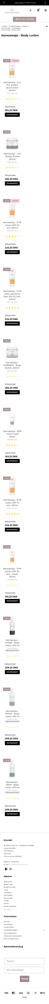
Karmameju (8, 898)
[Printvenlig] (47, 26)
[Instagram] (11, 869)
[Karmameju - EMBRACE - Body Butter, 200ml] (12, 348)
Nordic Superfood (10, 906)
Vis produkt (12, 115)
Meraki (6, 901)
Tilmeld (24, 979)
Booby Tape (8, 884)
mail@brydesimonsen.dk (18, 864)
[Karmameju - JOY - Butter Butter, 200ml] (12, 140)
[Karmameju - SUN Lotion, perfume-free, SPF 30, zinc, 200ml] (12, 277)
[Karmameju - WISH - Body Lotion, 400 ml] (12, 768)
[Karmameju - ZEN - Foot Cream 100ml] (12, 417)
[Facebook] (7, 869)
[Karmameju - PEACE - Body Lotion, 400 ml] (12, 697)
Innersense (7, 893)
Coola (6, 890)
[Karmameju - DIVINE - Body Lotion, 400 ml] (12, 626)
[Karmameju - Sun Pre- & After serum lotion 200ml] (12, 68)
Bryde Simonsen (10, 887)
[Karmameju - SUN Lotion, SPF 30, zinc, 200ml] (12, 208)
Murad (6, 903)
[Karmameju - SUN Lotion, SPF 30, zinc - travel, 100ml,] (12, 554)
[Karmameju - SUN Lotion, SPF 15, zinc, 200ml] (12, 486)
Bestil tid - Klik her (25, 19)
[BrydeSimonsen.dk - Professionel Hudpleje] (12, 10)
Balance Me (8, 882)
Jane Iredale (8, 895)
